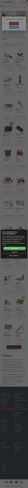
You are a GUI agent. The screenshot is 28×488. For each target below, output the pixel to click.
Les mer (4, 245)
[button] (14, 256)
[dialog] (14, 244)
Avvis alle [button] (14, 252)
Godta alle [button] (14, 248)
